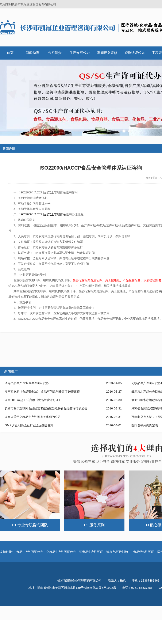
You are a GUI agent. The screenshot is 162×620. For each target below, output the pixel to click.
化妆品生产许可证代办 (61, 551)
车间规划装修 (107, 52)
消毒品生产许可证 (91, 551)
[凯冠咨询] (58, 27)
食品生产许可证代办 (29, 551)
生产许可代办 (80, 52)
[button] (124, 131)
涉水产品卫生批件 (118, 551)
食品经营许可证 (143, 551)
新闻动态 (32, 52)
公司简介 (55, 52)
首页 (10, 52)
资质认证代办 (134, 52)
